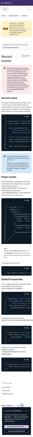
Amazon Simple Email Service (16, 79)
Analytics (24, 15)
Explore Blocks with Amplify (15, 426)
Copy (28, 117)
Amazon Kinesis (20, 87)
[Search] (29, 9)
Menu (5, 9)
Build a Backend (14, 15)
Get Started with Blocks (15, 431)
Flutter (3, 15)
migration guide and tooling (17, 30)
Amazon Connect (17, 82)
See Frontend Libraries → (11, 47)
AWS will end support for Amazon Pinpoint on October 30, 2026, (17, 69)
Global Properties (12, 279)
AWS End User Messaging (17, 76)
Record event (9, 97)
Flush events (8, 176)
